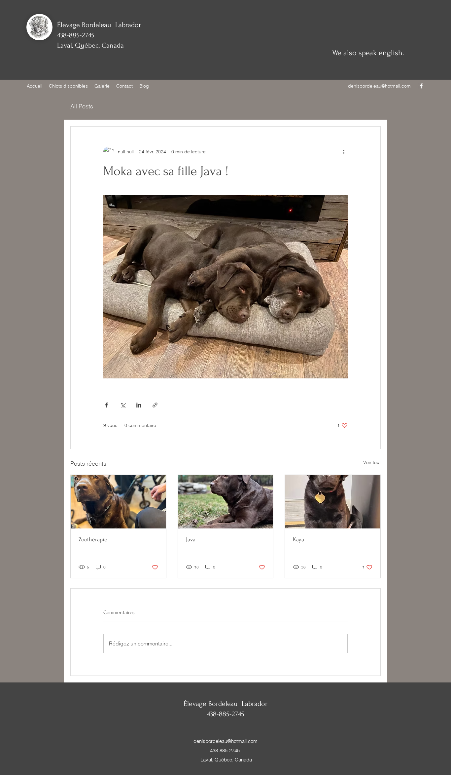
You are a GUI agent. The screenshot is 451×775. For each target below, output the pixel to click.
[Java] (225, 501)
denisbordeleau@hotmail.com (379, 86)
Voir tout (372, 462)
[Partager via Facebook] (106, 405)
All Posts (81, 106)
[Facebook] (421, 86)
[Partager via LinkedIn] (139, 405)
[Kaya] (332, 501)
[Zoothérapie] (118, 501)
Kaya (298, 539)
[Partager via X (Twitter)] (123, 405)
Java (190, 539)
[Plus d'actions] (344, 152)
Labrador (127, 25)
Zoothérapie (93, 539)
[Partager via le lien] (155, 405)
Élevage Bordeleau (85, 25)
